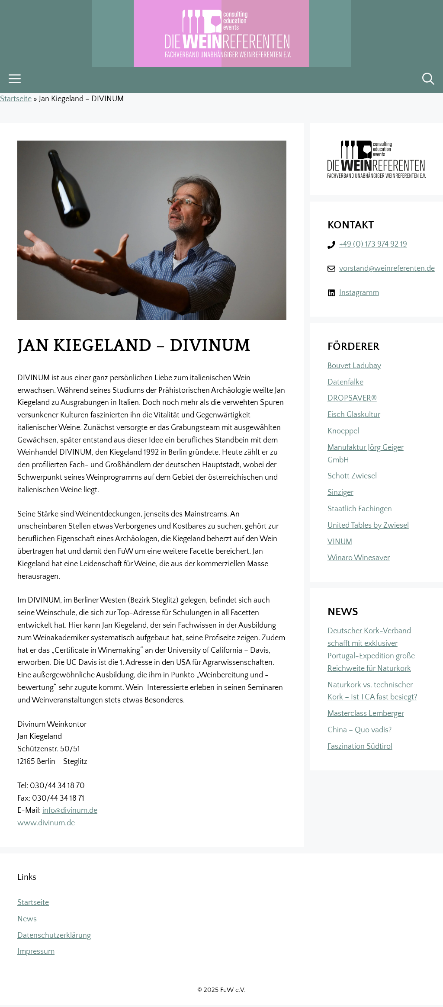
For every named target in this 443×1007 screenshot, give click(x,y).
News (27, 919)
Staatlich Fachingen (359, 509)
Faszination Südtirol (359, 746)
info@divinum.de (69, 810)
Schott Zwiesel (352, 476)
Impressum (36, 951)
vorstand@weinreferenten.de (387, 268)
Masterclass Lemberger (365, 713)
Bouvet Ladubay (354, 366)
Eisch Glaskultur (353, 414)
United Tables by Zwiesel (368, 525)
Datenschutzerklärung (54, 935)
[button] (428, 80)
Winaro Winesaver (358, 558)
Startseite (16, 99)
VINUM (339, 542)
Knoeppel (343, 431)
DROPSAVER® (352, 398)
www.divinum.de (46, 823)
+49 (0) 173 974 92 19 (373, 244)
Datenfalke (345, 382)
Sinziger (340, 492)
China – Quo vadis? (359, 730)
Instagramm (359, 293)
